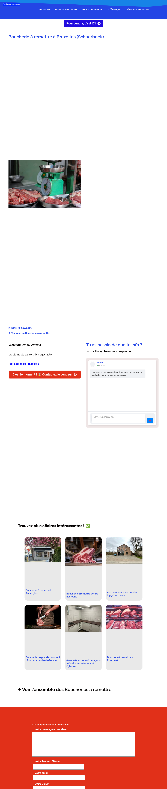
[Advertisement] (122, 62)
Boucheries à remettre (37, 333)
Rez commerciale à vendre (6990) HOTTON (122, 594)
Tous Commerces (92, 9)
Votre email (42, 773)
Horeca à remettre (66, 9)
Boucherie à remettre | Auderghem (38, 591)
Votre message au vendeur (51, 729)
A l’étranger (114, 9)
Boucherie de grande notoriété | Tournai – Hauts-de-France (43, 659)
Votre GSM (42, 783)
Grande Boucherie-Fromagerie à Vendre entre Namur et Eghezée (83, 663)
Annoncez (44, 9)
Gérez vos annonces (137, 9)
